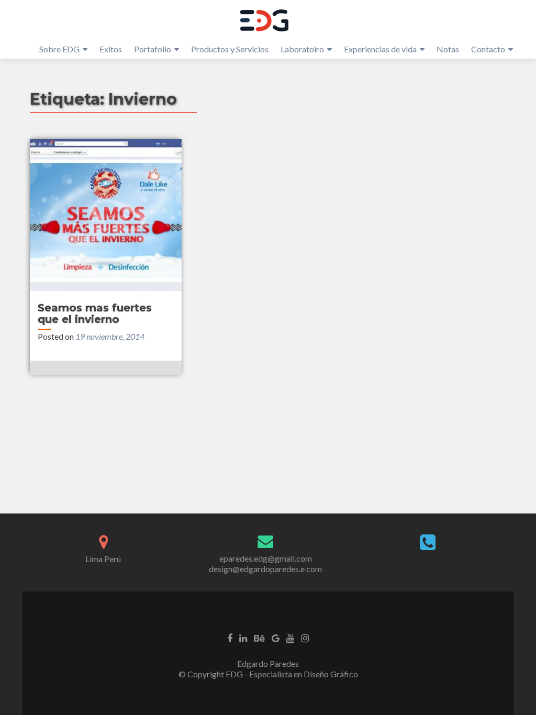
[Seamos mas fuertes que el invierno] (106, 215)
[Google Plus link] (276, 637)
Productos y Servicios (230, 49)
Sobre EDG (59, 49)
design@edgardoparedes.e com (265, 569)
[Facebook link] (229, 637)
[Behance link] (259, 637)
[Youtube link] (290, 637)
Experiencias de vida (380, 49)
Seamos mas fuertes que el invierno (95, 313)
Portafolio (152, 49)
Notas (448, 49)
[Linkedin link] (243, 637)
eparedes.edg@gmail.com (265, 558)
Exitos (110, 49)
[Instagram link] (305, 637)
